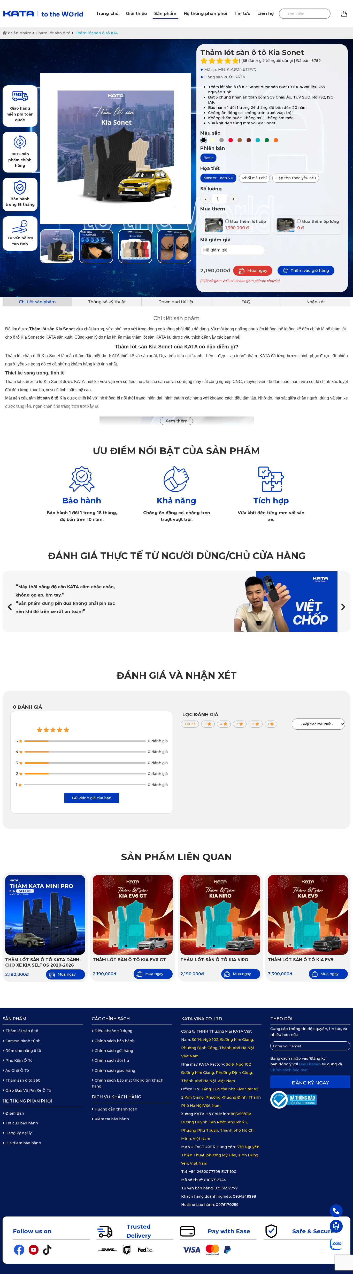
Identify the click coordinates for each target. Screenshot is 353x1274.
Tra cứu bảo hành (21, 1123)
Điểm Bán (14, 1113)
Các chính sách (111, 1018)
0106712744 (215, 1180)
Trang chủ (107, 13)
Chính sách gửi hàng (113, 1050)
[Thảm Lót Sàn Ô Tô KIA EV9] (308, 915)
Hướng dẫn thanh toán (115, 1109)
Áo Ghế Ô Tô (16, 1070)
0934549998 (244, 1196)
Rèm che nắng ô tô (22, 1050)
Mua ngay (257, 270)
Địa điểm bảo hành (22, 1143)
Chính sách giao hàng (114, 1070)
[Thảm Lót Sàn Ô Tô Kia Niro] (220, 915)
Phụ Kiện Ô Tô (18, 1060)
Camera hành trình (22, 1041)
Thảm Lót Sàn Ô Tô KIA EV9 (301, 959)
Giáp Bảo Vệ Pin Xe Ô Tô (27, 1090)
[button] (343, 607)
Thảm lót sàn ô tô (53, 32)
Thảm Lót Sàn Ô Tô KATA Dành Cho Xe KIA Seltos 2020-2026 (42, 962)
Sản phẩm (165, 13)
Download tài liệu (176, 301)
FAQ (245, 301)
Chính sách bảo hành (114, 1041)
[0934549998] (336, 1210)
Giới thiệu (136, 13)
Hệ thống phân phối (205, 13)
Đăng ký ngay (310, 1083)
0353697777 (226, 1188)
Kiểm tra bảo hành (111, 1119)
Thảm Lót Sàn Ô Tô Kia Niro (214, 959)
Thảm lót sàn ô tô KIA (96, 32)
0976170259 (227, 1204)
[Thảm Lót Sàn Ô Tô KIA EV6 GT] (133, 915)
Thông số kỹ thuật (107, 301)
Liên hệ (265, 13)
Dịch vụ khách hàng (116, 1097)
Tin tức (242, 13)
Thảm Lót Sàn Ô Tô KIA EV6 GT (129, 959)
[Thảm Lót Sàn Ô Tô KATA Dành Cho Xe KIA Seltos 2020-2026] (45, 915)
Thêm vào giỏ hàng (309, 270)
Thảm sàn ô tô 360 (22, 1080)
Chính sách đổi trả (111, 1060)
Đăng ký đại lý (18, 1133)
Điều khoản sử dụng (113, 1030)
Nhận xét (315, 301)
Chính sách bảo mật (289, 1070)
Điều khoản (310, 1064)
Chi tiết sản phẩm (37, 301)
